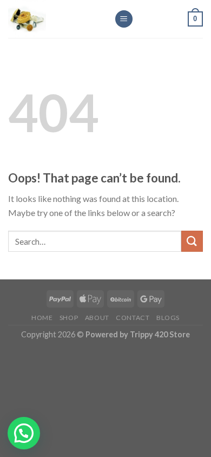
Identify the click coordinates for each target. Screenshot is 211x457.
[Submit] (192, 241)
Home (41, 318)
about (97, 318)
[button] (24, 433)
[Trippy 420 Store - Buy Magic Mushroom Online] (53, 19)
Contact (132, 318)
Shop (69, 318)
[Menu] (124, 19)
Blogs (168, 318)
